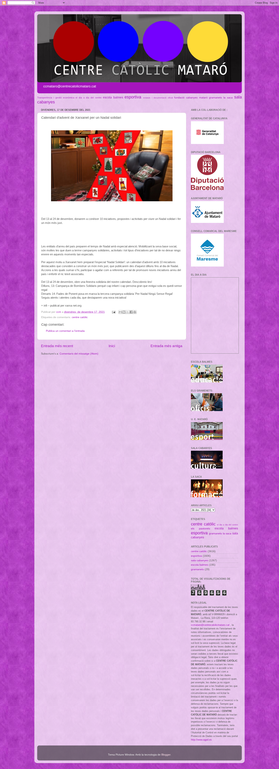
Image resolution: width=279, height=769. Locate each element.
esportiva (133, 97)
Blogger (165, 754)
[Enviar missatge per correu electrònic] (113, 312)
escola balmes (113, 97)
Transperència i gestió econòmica (55, 97)
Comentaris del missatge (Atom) (79, 353)
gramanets (215, 97)
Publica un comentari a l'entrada (65, 330)
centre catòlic (80, 317)
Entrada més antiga (166, 346)
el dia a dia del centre (88, 97)
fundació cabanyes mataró (191, 97)
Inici (112, 346)
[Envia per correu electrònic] (120, 312)
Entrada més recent (57, 346)
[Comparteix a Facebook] (131, 312)
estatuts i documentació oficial (158, 98)
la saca (228, 97)
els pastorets (200, 528)
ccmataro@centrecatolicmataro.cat (210, 625)
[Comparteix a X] (127, 312)
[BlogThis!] (124, 312)
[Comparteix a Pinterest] (135, 312)
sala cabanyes (199, 560)
